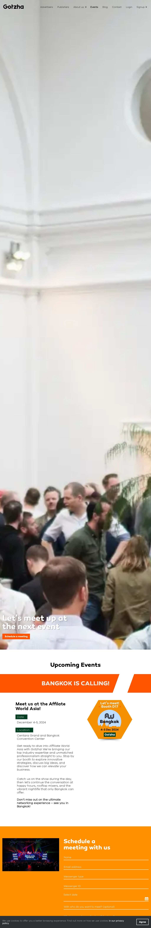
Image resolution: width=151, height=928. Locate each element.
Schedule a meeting (16, 636)
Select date (70, 894)
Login (129, 7)
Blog (105, 7)
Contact (117, 7)
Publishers (63, 7)
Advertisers (46, 7)
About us (78, 7)
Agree (142, 921)
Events (94, 7)
